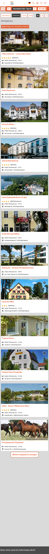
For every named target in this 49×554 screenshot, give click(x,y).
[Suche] (33, 3)
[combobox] (24, 8)
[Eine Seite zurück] (4, 3)
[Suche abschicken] (35, 8)
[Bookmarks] (41, 3)
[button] (9, 8)
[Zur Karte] (37, 3)
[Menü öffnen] (45, 3)
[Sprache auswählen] (30, 3)
